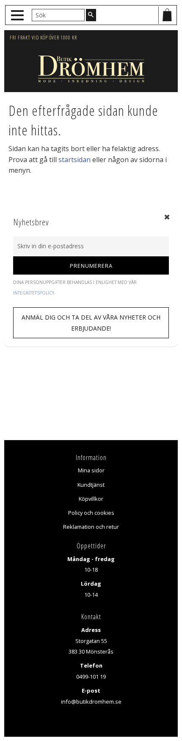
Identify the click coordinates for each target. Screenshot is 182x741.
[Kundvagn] (167, 15)
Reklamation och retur (91, 526)
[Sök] (91, 15)
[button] (18, 15)
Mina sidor (91, 470)
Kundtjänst (91, 484)
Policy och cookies (91, 512)
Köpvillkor (91, 498)
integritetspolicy (33, 293)
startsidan (74, 159)
